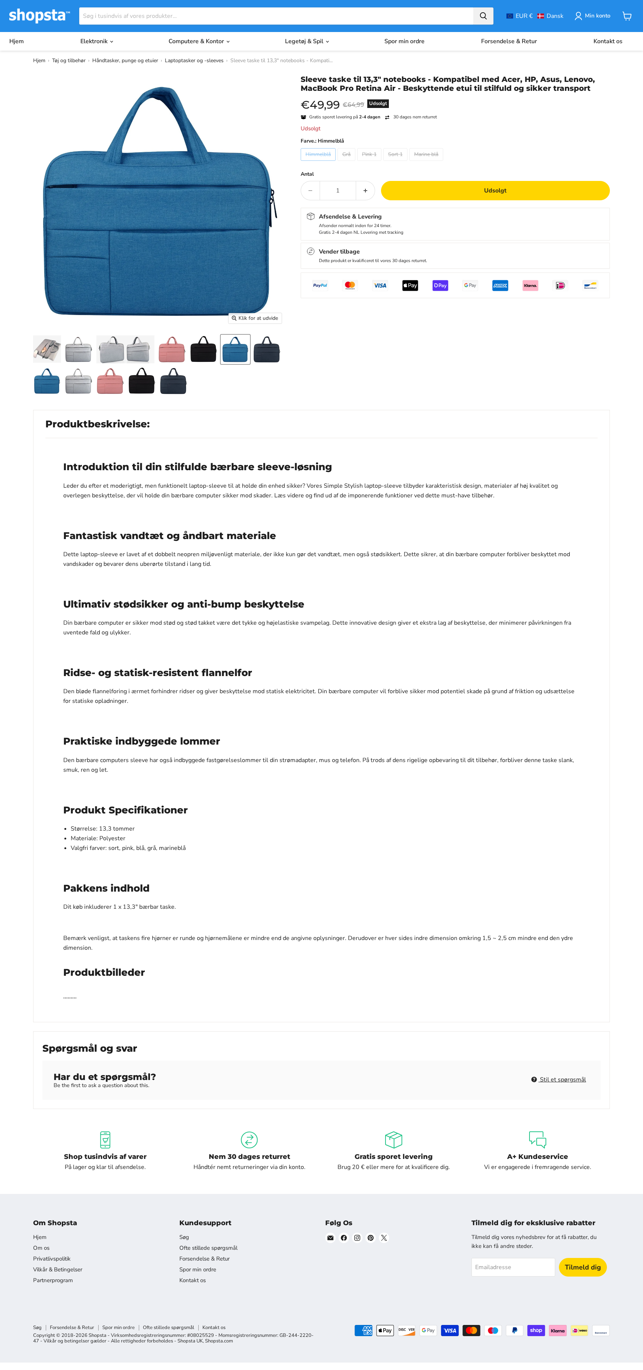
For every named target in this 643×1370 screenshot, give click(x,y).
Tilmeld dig (583, 1267)
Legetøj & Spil (305, 41)
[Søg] (483, 16)
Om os (41, 1248)
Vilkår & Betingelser (57, 1269)
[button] (535, 16)
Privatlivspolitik (52, 1258)
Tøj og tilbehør (69, 60)
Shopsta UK (190, 1341)
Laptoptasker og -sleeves (194, 60)
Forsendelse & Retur (509, 41)
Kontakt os (608, 41)
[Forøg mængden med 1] (365, 190)
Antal (307, 174)
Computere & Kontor (197, 41)
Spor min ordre (404, 41)
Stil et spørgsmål (562, 1080)
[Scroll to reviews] (455, 97)
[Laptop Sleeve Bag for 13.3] (47, 349)
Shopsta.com (219, 1341)
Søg (184, 1237)
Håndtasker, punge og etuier (125, 60)
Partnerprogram (53, 1280)
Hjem (16, 41)
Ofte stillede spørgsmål (208, 1248)
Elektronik (94, 41)
